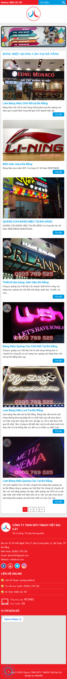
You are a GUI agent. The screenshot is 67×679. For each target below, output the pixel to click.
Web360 (38, 675)
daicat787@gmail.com (18, 555)
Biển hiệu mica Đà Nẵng (17, 164)
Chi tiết (58, 114)
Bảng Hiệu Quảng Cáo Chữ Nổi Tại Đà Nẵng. (30, 346)
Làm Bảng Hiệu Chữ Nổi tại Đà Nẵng (25, 103)
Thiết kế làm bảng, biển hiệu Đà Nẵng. (26, 282)
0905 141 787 (20, 592)
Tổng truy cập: (22, 599)
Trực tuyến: (17, 603)
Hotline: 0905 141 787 (11, 2)
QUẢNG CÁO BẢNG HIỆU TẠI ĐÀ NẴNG (27, 221)
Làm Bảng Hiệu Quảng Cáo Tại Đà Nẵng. (28, 480)
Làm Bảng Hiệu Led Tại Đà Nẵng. (23, 410)
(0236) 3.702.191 (19, 551)
